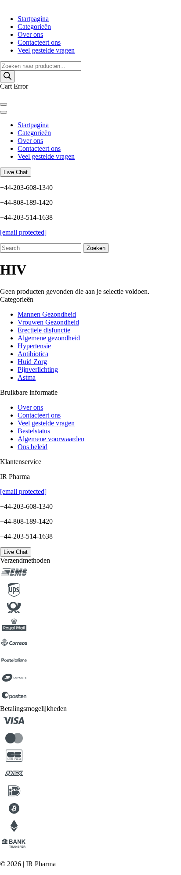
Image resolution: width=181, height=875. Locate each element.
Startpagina (33, 18)
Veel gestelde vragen (46, 50)
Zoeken (96, 248)
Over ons (30, 34)
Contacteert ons (39, 42)
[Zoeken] (7, 76)
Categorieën (34, 26)
